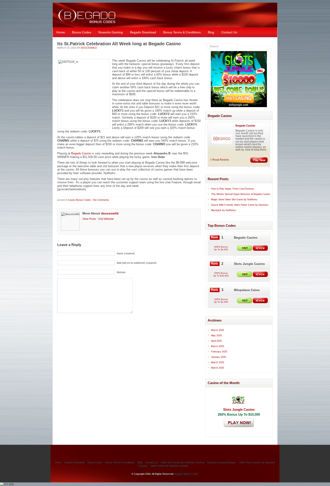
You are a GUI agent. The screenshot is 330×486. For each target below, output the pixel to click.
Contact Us (229, 32)
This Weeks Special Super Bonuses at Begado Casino (240, 194)
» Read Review (219, 159)
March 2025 (217, 330)
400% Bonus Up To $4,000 (221, 248)
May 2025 (216, 335)
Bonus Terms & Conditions (182, 32)
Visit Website (106, 218)
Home (60, 32)
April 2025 (216, 340)
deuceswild (89, 47)
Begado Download (143, 32)
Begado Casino (81, 153)
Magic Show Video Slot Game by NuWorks (234, 199)
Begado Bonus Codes (186, 474)
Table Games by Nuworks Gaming (169, 465)
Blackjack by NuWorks (223, 210)
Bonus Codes (81, 32)
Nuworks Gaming (110, 32)
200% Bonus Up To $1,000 (221, 300)
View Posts (89, 218)
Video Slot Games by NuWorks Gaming (182, 462)
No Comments (101, 200)
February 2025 (219, 351)
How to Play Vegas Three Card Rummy (232, 188)
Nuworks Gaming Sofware (221, 462)
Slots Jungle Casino (239, 409)
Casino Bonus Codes (79, 200)
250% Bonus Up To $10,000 (221, 274)
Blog (211, 32)
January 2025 (218, 357)
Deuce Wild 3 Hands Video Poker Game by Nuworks (239, 204)
